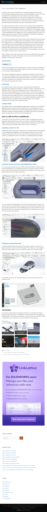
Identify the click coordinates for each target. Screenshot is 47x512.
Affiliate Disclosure (16, 507)
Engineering (5, 490)
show (9, 64)
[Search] (21, 438)
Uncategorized (6, 498)
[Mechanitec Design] (8, 2)
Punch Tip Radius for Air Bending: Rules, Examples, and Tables (19, 467)
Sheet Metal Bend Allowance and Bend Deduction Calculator (18, 465)
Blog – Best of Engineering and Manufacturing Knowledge (25, 505)
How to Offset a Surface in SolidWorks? (14, 352)
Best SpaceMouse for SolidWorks (11, 457)
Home (3, 8)
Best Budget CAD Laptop (9, 450)
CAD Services (5, 484)
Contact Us (41, 505)
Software (9, 505)
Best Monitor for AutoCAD (9, 453)
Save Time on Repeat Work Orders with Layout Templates (17, 469)
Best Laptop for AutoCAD (9, 455)
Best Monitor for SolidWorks (9, 459)
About (4, 505)
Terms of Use (24, 507)
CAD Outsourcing (7, 481)
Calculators (5, 488)
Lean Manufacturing (7, 492)
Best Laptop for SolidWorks (9, 461)
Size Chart (5, 494)
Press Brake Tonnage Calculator (10, 463)
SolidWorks (7, 350)
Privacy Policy (31, 507)
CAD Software (6, 486)
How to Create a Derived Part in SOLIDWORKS (16, 354)
